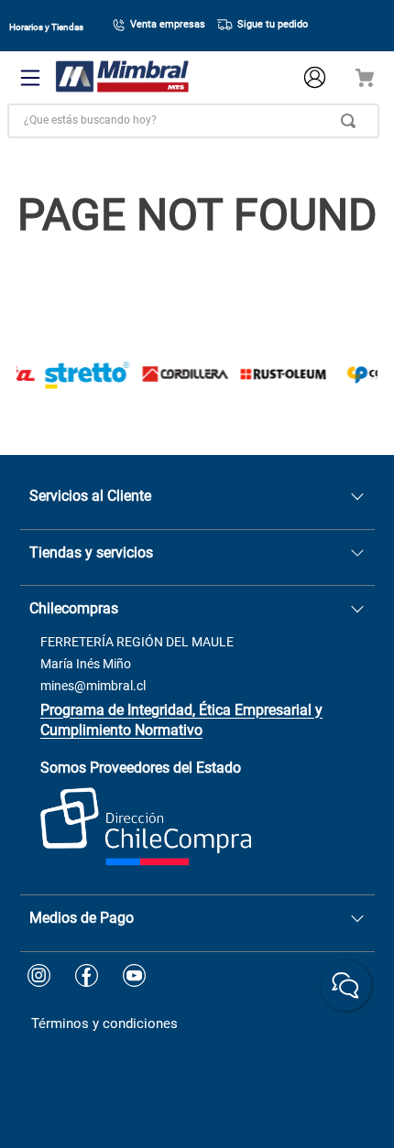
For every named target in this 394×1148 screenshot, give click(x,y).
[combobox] (193, 120)
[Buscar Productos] (352, 120)
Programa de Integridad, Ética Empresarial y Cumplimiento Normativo (181, 720)
